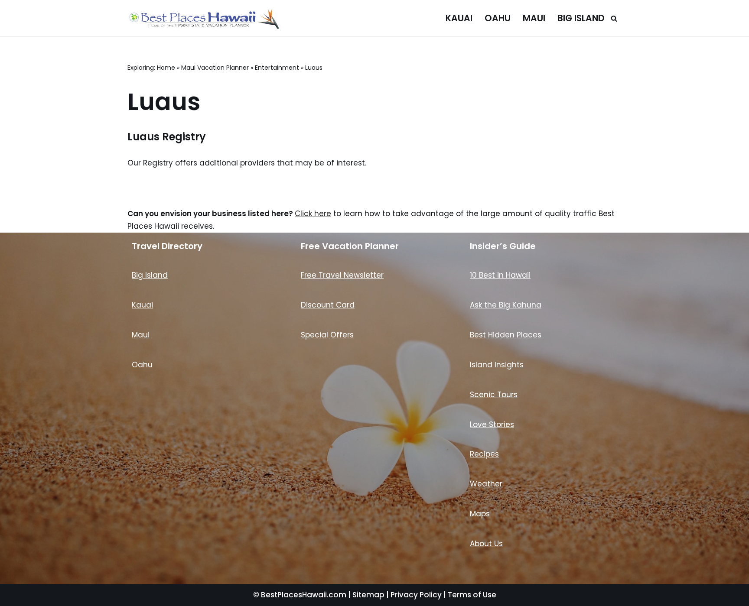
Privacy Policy (416, 595)
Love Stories (492, 424)
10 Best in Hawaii (500, 275)
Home (166, 67)
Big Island (581, 18)
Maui (534, 18)
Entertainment (277, 67)
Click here (313, 213)
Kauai (459, 18)
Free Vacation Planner (350, 246)
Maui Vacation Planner (215, 67)
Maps (480, 514)
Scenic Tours (494, 394)
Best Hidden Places (505, 335)
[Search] (614, 18)
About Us (486, 543)
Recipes (484, 454)
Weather (486, 484)
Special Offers (327, 335)
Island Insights (497, 365)
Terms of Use (472, 595)
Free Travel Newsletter (342, 275)
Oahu (498, 18)
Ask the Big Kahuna (505, 305)
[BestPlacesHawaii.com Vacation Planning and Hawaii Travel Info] (203, 18)
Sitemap (368, 595)
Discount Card (328, 305)
